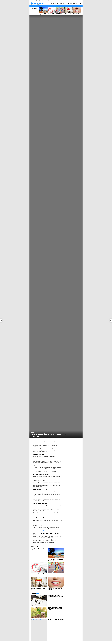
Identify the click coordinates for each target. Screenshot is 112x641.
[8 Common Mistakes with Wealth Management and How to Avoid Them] (39, 612)
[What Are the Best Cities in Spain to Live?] (68, 10)
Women (54, 3)
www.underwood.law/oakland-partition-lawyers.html (42, 530)
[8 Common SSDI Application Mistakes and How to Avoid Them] (39, 600)
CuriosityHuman (37, 3)
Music (61, 3)
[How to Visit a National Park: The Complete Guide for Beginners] (1, 320)
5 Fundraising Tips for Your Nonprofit (56, 619)
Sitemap (37, 0)
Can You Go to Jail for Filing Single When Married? (51, 13)
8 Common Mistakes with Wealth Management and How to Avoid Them (55, 608)
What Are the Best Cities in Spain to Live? (68, 13)
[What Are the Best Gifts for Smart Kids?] (60, 10)
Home (32, 0)
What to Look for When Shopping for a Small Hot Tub (43, 14)
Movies (51, 3)
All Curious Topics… (73, 3)
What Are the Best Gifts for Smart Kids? (59, 13)
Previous (31, 11)
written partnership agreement (44, 470)
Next (80, 11)
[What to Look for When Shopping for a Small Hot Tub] (43, 10)
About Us (34, 0)
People (58, 3)
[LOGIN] (80, 3)
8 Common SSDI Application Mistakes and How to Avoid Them (55, 596)
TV (63, 3)
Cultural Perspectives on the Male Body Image (34, 8)
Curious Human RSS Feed (47, 0)
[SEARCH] (78, 3)
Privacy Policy (41, 0)
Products (67, 3)
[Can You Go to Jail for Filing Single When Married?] (52, 10)
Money (37, 593)
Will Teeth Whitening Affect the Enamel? (77, 13)
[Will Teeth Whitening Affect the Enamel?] (77, 10)
